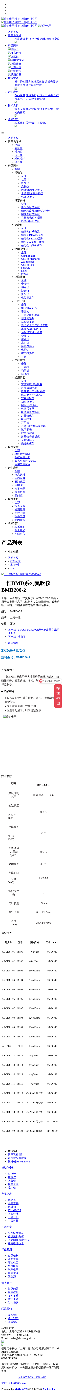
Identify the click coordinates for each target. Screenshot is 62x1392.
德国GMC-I (17, 60)
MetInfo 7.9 (21, 1389)
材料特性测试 (22, 81)
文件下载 (42, 109)
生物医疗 (53, 95)
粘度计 (18, 38)
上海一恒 (16, 67)
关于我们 (31, 122)
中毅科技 (16, 71)
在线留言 (42, 122)
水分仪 (36, 38)
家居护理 (31, 98)
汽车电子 (20, 98)
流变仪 (56, 38)
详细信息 (13, 642)
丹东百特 (16, 52)
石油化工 (42, 95)
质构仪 (27, 38)
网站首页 (13, 31)
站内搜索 (20, 112)
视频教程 (31, 109)
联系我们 (20, 122)
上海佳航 (16, 63)
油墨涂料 (31, 95)
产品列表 (13, 45)
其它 (12, 568)
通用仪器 (16, 74)
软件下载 (53, 109)
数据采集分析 (39, 81)
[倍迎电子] (19, 22)
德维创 (15, 56)
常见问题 (20, 109)
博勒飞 (15, 49)
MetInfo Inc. (49, 1389)
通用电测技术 (34, 85)
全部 (17, 144)
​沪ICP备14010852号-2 (13, 1383)
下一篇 (17, 636)
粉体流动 (45, 38)
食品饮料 (20, 95)
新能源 (41, 98)
